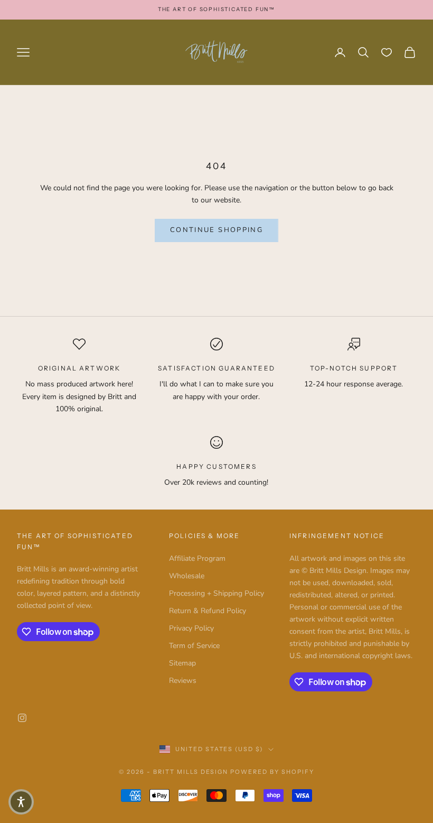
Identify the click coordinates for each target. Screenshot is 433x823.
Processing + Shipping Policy (216, 593)
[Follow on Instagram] (22, 718)
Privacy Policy (191, 628)
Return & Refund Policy (207, 611)
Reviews (182, 681)
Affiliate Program (197, 558)
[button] (21, 802)
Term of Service (194, 646)
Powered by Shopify (272, 771)
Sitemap (182, 663)
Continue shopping (216, 230)
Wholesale (186, 576)
